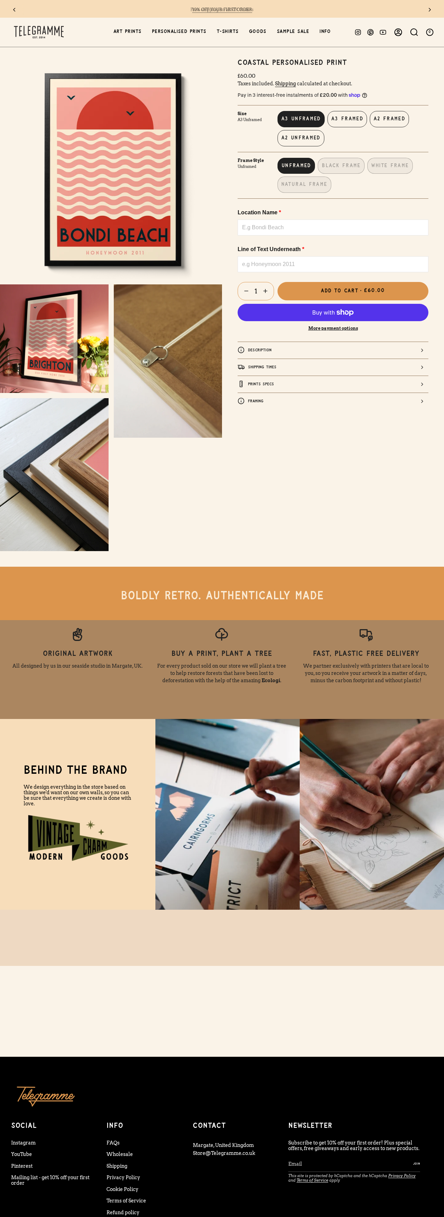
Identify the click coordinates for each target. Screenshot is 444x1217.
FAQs (113, 1143)
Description (260, 350)
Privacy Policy (123, 1177)
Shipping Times (262, 367)
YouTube (21, 1154)
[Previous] (14, 10)
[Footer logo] (45, 1096)
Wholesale (119, 1154)
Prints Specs (261, 384)
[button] (127, 32)
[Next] (430, 10)
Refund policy (122, 1212)
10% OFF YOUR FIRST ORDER (222, 9)
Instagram (23, 1143)
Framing (256, 400)
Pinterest (22, 1166)
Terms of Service (126, 1200)
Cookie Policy (122, 1189)
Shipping (285, 83)
